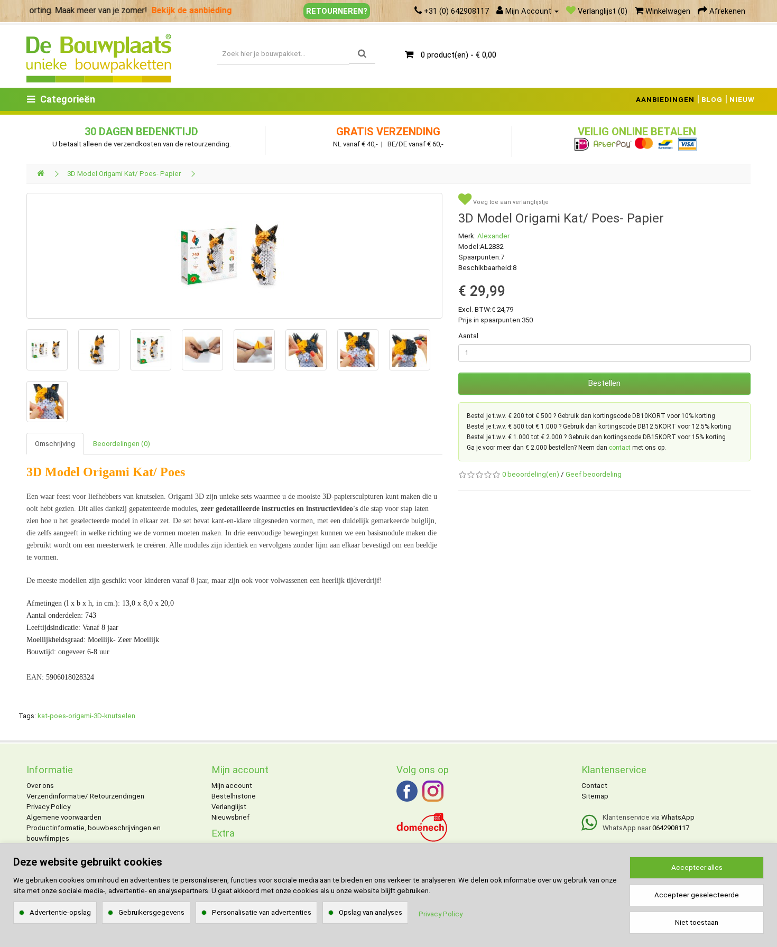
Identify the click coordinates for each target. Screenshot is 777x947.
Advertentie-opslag (60, 912)
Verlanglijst (228, 807)
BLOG (712, 100)
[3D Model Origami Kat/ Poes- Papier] (234, 256)
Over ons (40, 786)
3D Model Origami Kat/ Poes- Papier (124, 174)
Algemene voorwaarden (63, 817)
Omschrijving (55, 444)
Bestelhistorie (233, 796)
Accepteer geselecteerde (696, 895)
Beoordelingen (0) (121, 444)
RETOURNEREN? (336, 11)
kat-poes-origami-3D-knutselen (86, 716)
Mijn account (231, 786)
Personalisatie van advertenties (261, 912)
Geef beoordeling (594, 474)
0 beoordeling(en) (530, 474)
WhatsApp (678, 817)
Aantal (468, 336)
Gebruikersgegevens (151, 912)
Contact (594, 786)
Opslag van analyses (370, 912)
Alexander (493, 236)
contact (620, 447)
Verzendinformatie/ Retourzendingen (85, 796)
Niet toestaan (696, 922)
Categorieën (67, 99)
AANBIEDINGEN (665, 100)
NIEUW (742, 100)
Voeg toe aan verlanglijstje (510, 202)
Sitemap (594, 796)
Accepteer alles (697, 867)
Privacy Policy (48, 807)
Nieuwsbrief (230, 817)
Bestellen (604, 383)
